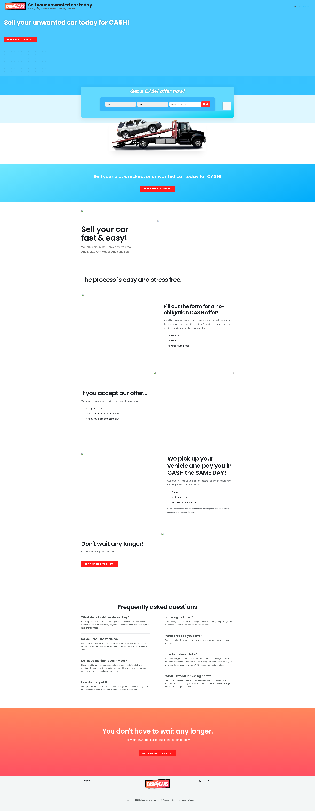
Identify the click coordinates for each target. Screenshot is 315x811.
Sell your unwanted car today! (61, 5)
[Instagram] (200, 781)
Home (306, 6)
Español (296, 6)
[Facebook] (208, 781)
